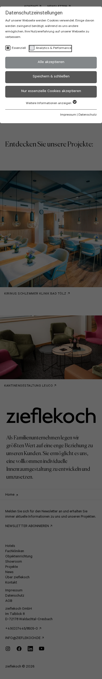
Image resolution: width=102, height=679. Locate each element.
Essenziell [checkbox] (19, 48)
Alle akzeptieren (51, 62)
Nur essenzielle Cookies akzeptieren (51, 91)
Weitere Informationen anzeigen (49, 103)
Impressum (68, 115)
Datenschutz (87, 115)
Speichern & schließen (51, 77)
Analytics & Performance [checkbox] (53, 48)
